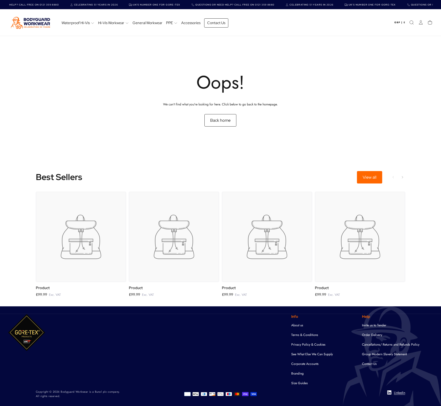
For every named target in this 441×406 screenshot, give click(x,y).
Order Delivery (372, 335)
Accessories (191, 22)
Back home (220, 120)
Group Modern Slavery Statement (384, 354)
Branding (297, 373)
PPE (169, 22)
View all (369, 177)
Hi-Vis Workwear (111, 22)
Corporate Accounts (305, 363)
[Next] (402, 177)
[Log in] (421, 22)
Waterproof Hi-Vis (76, 22)
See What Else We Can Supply (312, 354)
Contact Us (216, 22)
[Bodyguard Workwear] (26, 332)
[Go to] (81, 237)
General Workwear (147, 22)
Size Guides (299, 383)
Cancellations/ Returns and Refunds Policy (390, 344)
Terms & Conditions (304, 335)
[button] (399, 22)
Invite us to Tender (374, 325)
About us (297, 325)
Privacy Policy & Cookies (308, 344)
